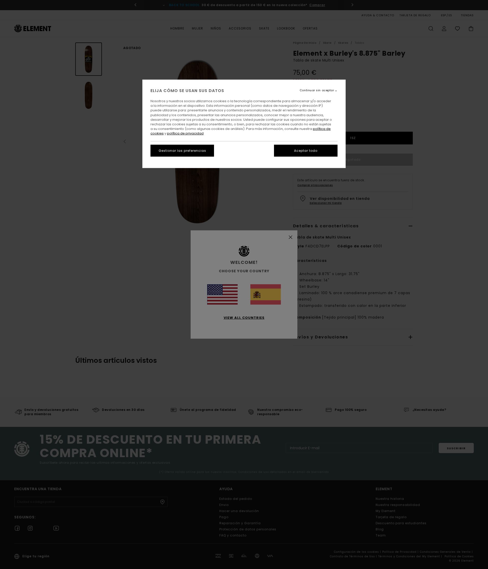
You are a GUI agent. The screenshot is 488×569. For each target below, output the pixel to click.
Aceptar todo (305, 150)
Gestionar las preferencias (182, 150)
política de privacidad (185, 133)
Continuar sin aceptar (317, 90)
